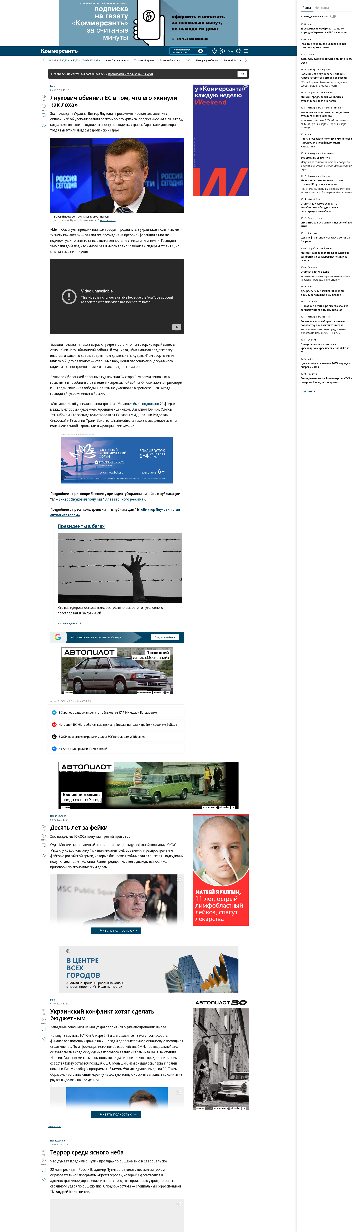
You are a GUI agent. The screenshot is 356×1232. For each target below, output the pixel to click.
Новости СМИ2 (54, 1126)
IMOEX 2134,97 (90, 60)
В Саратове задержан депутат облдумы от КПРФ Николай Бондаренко (107, 712)
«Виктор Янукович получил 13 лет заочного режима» (100, 499)
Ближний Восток (232, 60)
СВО (188, 60)
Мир (52, 86)
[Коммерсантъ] (59, 51)
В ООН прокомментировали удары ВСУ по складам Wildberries (101, 736)
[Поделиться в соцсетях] (44, 125)
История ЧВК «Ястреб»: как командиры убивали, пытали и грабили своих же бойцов (117, 724)
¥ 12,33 (75, 60)
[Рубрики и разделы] (246, 51)
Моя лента (321, 8)
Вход (231, 51)
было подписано (146, 403)
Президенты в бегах (81, 526)
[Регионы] (214, 51)
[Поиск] (238, 51)
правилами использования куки (130, 74)
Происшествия (58, 816)
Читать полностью (116, 930)
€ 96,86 (63, 60)
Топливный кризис (144, 60)
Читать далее (68, 623)
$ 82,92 (52, 60)
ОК (242, 74)
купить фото (108, 220)
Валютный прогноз (170, 60)
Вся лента (308, 391)
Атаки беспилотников (117, 60)
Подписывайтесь (165, 637)
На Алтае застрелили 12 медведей (82, 748)
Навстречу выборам (207, 60)
